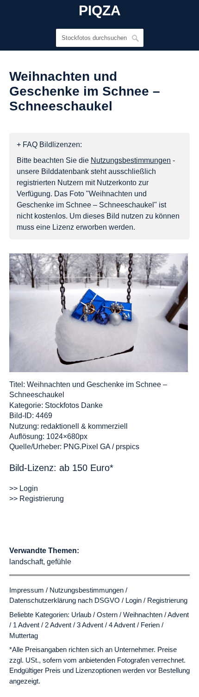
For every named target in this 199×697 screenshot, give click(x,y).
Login (133, 600)
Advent (178, 615)
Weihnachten (142, 615)
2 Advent (58, 625)
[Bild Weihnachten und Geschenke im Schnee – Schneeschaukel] (98, 312)
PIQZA (100, 11)
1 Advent (26, 625)
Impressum (26, 590)
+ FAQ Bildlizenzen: (49, 144)
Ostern (107, 615)
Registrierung (167, 600)
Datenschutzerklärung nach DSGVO (64, 600)
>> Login (23, 488)
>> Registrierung (36, 499)
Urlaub (81, 615)
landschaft (26, 562)
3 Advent (90, 625)
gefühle (59, 562)
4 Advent (122, 625)
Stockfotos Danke (74, 405)
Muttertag (23, 635)
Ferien (150, 625)
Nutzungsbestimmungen (87, 590)
